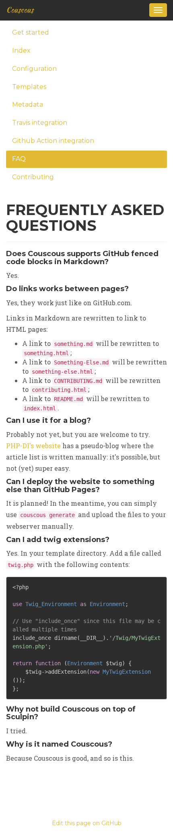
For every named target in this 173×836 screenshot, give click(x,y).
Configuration (34, 68)
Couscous (19, 9)
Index (21, 50)
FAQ (19, 159)
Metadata (27, 104)
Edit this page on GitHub (87, 823)
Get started (30, 32)
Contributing (33, 177)
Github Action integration (53, 141)
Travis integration (39, 122)
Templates (29, 87)
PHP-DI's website (33, 445)
